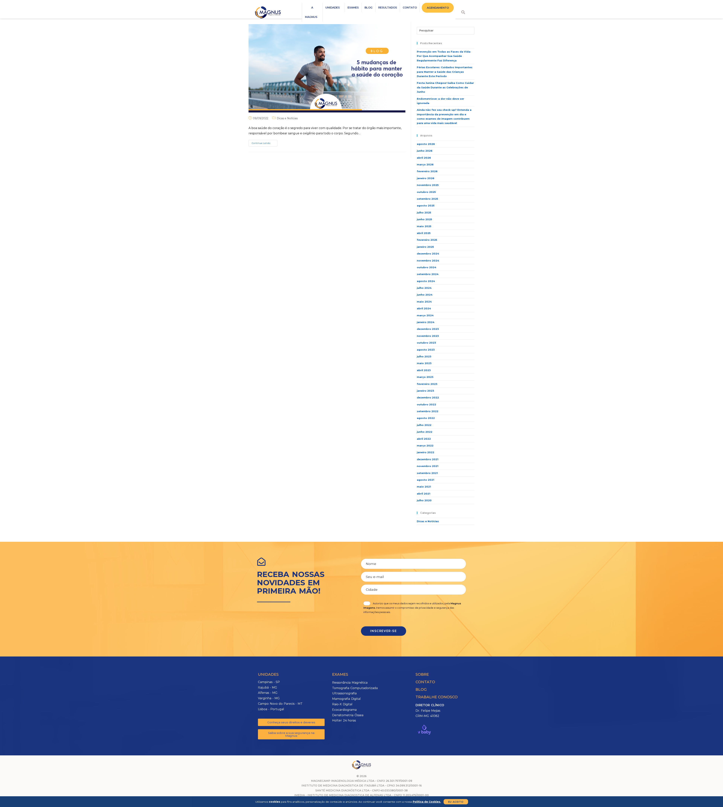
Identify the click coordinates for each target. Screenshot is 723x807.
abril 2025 (424, 233)
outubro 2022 (426, 404)
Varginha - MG (269, 698)
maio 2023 (424, 363)
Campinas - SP (269, 682)
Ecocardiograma (344, 709)
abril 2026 (424, 157)
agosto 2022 (426, 418)
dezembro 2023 (428, 328)
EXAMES (353, 7)
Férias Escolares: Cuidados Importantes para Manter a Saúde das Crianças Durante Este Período (444, 72)
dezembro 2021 (427, 459)
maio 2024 (424, 301)
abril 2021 (423, 493)
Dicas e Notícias (287, 118)
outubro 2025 (426, 191)
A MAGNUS (311, 12)
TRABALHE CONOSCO (437, 697)
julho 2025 (424, 212)
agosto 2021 (425, 479)
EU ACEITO (456, 801)
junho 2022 (424, 431)
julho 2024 (424, 287)
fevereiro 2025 (427, 239)
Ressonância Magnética (350, 682)
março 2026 (425, 164)
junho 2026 (424, 150)
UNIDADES (332, 7)
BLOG (368, 7)
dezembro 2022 (428, 397)
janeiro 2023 (425, 390)
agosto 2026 (426, 143)
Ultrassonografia (344, 693)
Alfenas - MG (268, 693)
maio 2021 (424, 486)
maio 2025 (424, 226)
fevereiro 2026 (427, 171)
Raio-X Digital (342, 704)
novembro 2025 (428, 184)
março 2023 (425, 376)
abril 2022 (424, 438)
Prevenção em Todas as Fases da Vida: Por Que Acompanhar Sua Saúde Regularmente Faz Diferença (444, 56)
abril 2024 (424, 308)
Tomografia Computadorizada (355, 688)
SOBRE (422, 674)
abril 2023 (424, 370)
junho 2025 (424, 219)
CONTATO (410, 7)
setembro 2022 (427, 411)
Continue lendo (264, 142)
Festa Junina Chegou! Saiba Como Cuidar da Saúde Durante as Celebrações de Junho (445, 87)
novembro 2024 (428, 260)
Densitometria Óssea (347, 715)
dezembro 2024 (428, 253)
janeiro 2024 (425, 322)
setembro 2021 (427, 473)
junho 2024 (424, 294)
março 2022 (425, 445)
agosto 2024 (426, 281)
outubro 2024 (426, 267)
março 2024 (425, 315)
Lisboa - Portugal (271, 709)
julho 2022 (424, 424)
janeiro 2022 (425, 452)
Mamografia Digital (346, 699)
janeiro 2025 (425, 246)
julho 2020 (424, 500)
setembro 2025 (427, 198)
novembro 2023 (428, 335)
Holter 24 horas (344, 720)
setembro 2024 (428, 274)
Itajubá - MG (267, 687)
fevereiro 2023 (427, 383)
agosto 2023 (426, 349)
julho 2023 (424, 356)
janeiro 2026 (425, 178)
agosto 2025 (426, 205)
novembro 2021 (427, 466)
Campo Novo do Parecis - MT (280, 703)
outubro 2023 (426, 342)
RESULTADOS (387, 7)
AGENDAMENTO (438, 7)
